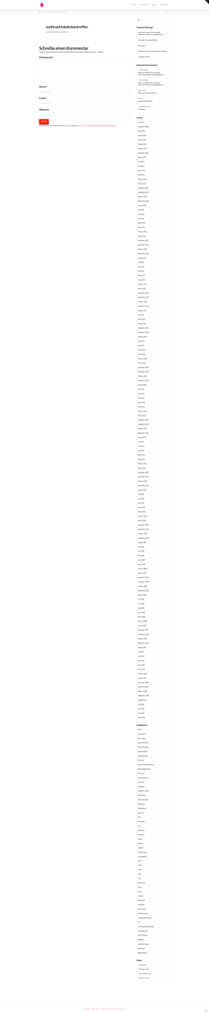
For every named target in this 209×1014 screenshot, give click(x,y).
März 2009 (141, 564)
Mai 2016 (141, 218)
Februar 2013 (142, 358)
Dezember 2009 (143, 525)
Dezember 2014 (143, 293)
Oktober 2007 (142, 638)
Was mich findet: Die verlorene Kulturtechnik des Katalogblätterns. (151, 33)
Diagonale (141, 786)
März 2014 (141, 319)
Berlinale (141, 760)
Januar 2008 (142, 625)
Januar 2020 (142, 135)
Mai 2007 (141, 660)
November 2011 (143, 424)
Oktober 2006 (142, 691)
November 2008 (143, 582)
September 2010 (143, 485)
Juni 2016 (141, 214)
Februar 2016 (142, 231)
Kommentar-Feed (145, 973)
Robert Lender (143, 70)
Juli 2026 (141, 122)
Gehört (140, 839)
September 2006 (143, 695)
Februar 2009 (142, 568)
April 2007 (141, 665)
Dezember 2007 (143, 630)
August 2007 (142, 647)
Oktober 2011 (142, 428)
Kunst (140, 865)
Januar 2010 (142, 520)
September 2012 (143, 380)
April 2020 (141, 131)
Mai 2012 (141, 398)
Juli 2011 (141, 441)
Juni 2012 (141, 393)
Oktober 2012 (142, 376)
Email (43, 98)
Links (139, 874)
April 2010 (141, 507)
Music (140, 887)
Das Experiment (143, 778)
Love (139, 878)
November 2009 (143, 529)
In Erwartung (142, 852)
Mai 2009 (141, 555)
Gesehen (141, 848)
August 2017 (142, 157)
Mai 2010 (141, 503)
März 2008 (141, 617)
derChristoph (143, 80)
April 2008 (141, 612)
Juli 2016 (141, 210)
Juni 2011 (141, 446)
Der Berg (141, 46)
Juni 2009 (141, 551)
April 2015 (141, 275)
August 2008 (142, 595)
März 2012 (141, 407)
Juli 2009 (141, 547)
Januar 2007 (142, 678)
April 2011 (141, 455)
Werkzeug (141, 948)
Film (139, 817)
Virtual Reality (143, 935)
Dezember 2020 (143, 126)
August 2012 (142, 385)
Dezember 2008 (143, 577)
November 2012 (143, 371)
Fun (139, 826)
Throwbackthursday (144, 918)
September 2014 (143, 306)
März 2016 (141, 227)
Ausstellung (142, 734)
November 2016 (143, 192)
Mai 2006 (141, 713)
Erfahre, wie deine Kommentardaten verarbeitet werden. (98, 126)
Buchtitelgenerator (144, 769)
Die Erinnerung (143, 799)
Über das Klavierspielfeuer (147, 40)
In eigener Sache (144, 57)
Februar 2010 (142, 516)
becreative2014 (143, 742)
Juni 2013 (141, 341)
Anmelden (142, 965)
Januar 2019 (142, 140)
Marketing (141, 883)
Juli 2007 (141, 652)
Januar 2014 (142, 323)
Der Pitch (141, 782)
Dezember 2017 (143, 153)
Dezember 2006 (143, 682)
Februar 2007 (142, 673)
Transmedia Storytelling (146, 926)
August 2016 (142, 205)
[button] (207, 2)
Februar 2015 (142, 284)
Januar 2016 (142, 236)
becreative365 (142, 751)
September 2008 (143, 590)
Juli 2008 (141, 599)
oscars (140, 891)
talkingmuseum (143, 913)
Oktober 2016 (142, 196)
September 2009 (143, 538)
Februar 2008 (142, 621)
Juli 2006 (141, 704)
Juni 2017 (141, 161)
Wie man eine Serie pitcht (147, 93)
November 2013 (143, 332)
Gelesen (140, 843)
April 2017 (141, 170)
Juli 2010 (141, 494)
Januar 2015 (142, 288)
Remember (141, 900)
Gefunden (141, 834)
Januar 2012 (142, 415)
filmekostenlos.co (144, 106)
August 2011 (142, 437)
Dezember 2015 (143, 240)
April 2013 (141, 350)
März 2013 (141, 354)
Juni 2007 (141, 656)
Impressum (95, 1009)
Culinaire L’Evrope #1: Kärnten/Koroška (152, 51)
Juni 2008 (141, 603)
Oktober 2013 (142, 336)
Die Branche (142, 795)
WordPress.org (144, 978)
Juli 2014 (141, 315)
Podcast (140, 896)
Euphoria (141, 813)
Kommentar (46, 57)
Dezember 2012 (143, 367)
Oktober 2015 (142, 249)
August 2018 (142, 144)
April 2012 (141, 402)
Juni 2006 (141, 709)
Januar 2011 (142, 468)
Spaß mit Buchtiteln (145, 101)
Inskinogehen (142, 856)
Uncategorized (143, 931)
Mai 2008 (141, 608)
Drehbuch (141, 804)
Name (43, 86)
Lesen (140, 869)
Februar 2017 (142, 179)
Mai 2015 (141, 271)
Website (44, 109)
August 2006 (142, 700)
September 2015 (143, 253)
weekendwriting (143, 944)
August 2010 (142, 490)
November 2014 (143, 297)
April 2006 (141, 717)
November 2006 (143, 687)
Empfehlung (142, 808)
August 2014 (142, 310)
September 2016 (143, 201)
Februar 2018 (142, 148)
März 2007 (141, 669)
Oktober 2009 (142, 533)
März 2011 (141, 459)
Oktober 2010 (142, 481)
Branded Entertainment (146, 764)
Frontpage (141, 821)
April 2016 (141, 223)
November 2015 (143, 245)
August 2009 (142, 542)
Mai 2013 (141, 345)
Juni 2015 (141, 266)
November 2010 (143, 477)
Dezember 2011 (143, 420)
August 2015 (142, 258)
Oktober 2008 (142, 586)
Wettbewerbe (142, 953)
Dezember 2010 (143, 472)
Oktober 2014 (142, 301)
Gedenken (141, 830)
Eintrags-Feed (143, 969)
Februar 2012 (142, 411)
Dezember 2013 (143, 328)
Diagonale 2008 (143, 791)
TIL (139, 922)
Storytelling (142, 909)
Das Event (141, 773)
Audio (140, 729)
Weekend (141, 939)
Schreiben (141, 904)
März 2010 (141, 511)
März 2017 (141, 175)
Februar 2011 (142, 463)
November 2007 (143, 634)
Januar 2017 (142, 183)
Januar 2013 (142, 363)
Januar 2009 (142, 573)
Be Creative (142, 738)
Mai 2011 (141, 450)
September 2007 (143, 643)
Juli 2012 (141, 389)
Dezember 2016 (143, 188)
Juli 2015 (141, 262)
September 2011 (143, 433)
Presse (87, 1009)
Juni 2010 (141, 498)
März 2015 (141, 280)
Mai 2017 (141, 166)
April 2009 (141, 560)
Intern (140, 861)
